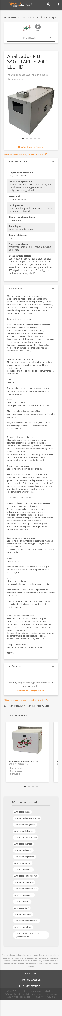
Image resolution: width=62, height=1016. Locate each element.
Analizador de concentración (27, 818)
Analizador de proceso (24, 856)
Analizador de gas (22, 812)
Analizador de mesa (23, 844)
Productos (29, 37)
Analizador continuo (23, 869)
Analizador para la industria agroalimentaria (26, 935)
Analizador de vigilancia (24, 824)
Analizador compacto (23, 895)
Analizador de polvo (23, 850)
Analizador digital (22, 901)
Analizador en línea (22, 927)
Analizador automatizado (25, 837)
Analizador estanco (22, 914)
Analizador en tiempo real (25, 876)
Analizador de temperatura (26, 920)
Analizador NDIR (21, 908)
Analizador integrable (24, 882)
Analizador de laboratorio (25, 888)
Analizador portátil (22, 863)
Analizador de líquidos (24, 831)
